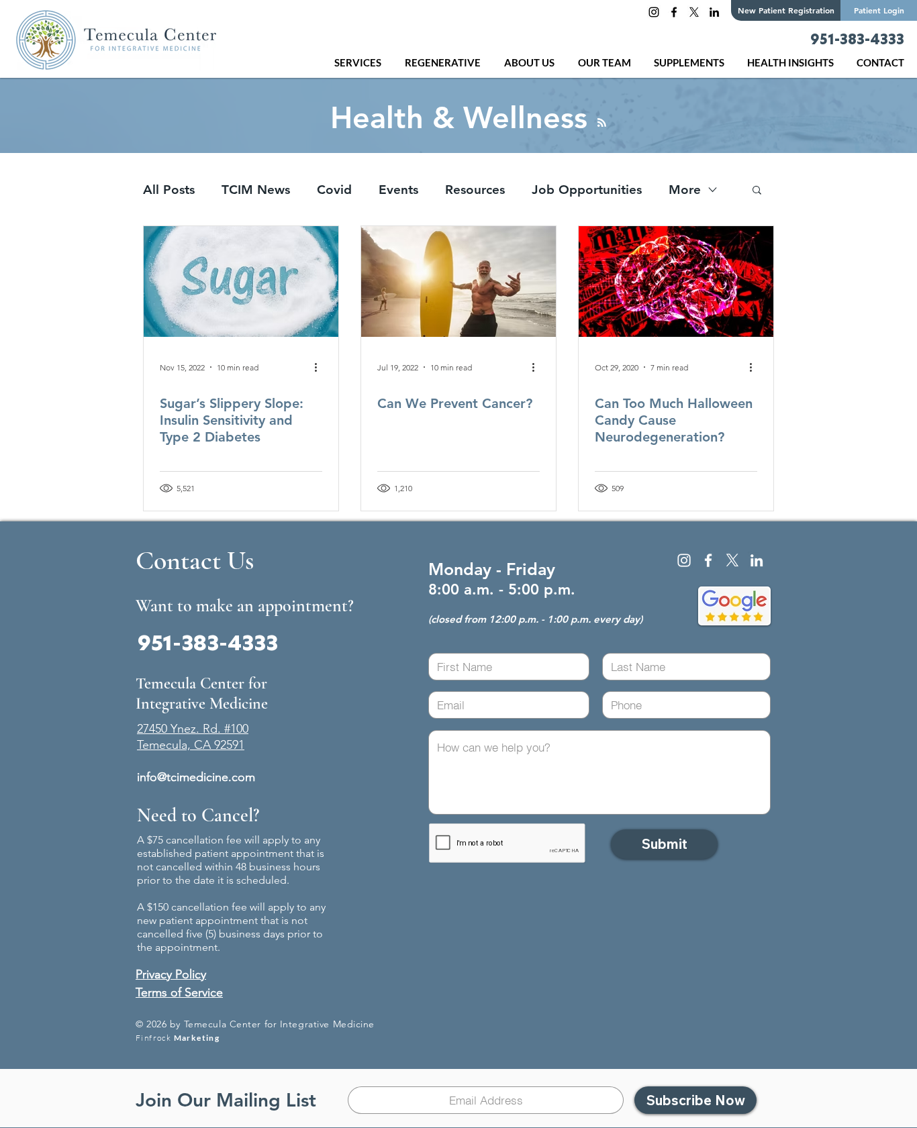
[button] (444, 62)
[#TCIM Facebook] (674, 12)
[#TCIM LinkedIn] (714, 12)
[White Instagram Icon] (684, 560)
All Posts (169, 189)
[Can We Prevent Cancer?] (458, 281)
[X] (694, 12)
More (685, 189)
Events (398, 189)
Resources (475, 189)
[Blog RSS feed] (601, 123)
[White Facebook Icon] (708, 560)
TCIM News (256, 189)
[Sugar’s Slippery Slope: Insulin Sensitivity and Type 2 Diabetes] (241, 281)
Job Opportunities (587, 189)
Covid (334, 189)
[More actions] (320, 367)
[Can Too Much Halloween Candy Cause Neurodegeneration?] (676, 281)
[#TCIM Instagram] (654, 12)
